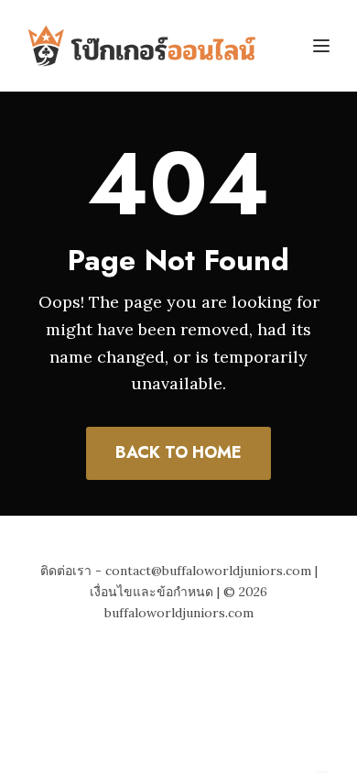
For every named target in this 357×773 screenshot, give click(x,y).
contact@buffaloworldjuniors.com (208, 570)
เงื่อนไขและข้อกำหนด (151, 591)
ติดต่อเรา (66, 570)
